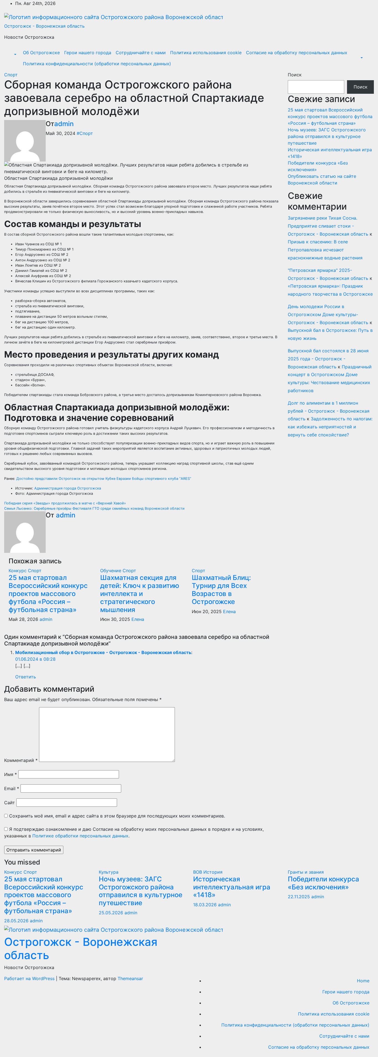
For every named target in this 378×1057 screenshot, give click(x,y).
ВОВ (198, 872)
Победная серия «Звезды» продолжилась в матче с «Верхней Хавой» (65, 503)
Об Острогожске (41, 52)
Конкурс (18, 570)
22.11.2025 (299, 896)
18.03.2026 (205, 904)
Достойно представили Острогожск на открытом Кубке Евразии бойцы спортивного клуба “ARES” (103, 479)
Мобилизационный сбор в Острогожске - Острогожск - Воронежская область (103, 652)
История (212, 872)
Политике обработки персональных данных (80, 836)
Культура (108, 872)
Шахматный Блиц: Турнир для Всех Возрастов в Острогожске (221, 589)
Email (11, 788)
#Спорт (85, 133)
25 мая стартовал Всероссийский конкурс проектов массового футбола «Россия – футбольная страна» (48, 593)
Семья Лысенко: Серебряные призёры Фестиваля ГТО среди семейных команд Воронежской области (94, 508)
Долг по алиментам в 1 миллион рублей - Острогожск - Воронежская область (328, 411)
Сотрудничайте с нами (141, 52)
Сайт (9, 802)
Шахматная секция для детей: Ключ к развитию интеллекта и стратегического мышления (139, 593)
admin (64, 124)
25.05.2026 (112, 912)
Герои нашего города (87, 52)
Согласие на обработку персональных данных (296, 52)
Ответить (25, 677)
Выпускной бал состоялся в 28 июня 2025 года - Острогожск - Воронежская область (328, 358)
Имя (10, 774)
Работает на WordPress (30, 978)
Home (363, 980)
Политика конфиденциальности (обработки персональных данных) (97, 63)
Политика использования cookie (206, 52)
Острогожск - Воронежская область (44, 26)
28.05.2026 (17, 920)
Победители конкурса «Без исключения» (323, 883)
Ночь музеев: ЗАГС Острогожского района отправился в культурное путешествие (327, 136)
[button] (14, 55)
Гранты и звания (306, 872)
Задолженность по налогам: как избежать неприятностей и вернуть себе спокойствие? (330, 427)
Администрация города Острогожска (67, 488)
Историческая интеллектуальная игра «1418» (231, 887)
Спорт (11, 74)
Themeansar (130, 978)
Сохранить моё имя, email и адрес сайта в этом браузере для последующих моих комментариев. (117, 816)
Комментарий (21, 760)
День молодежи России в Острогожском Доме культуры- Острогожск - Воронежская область (328, 314)
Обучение (111, 570)
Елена (137, 619)
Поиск (295, 74)
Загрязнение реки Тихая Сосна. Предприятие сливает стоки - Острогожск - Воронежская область (328, 226)
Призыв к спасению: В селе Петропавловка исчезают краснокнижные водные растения (325, 250)
